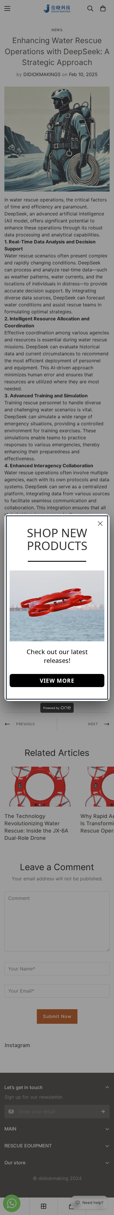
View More (57, 680)
